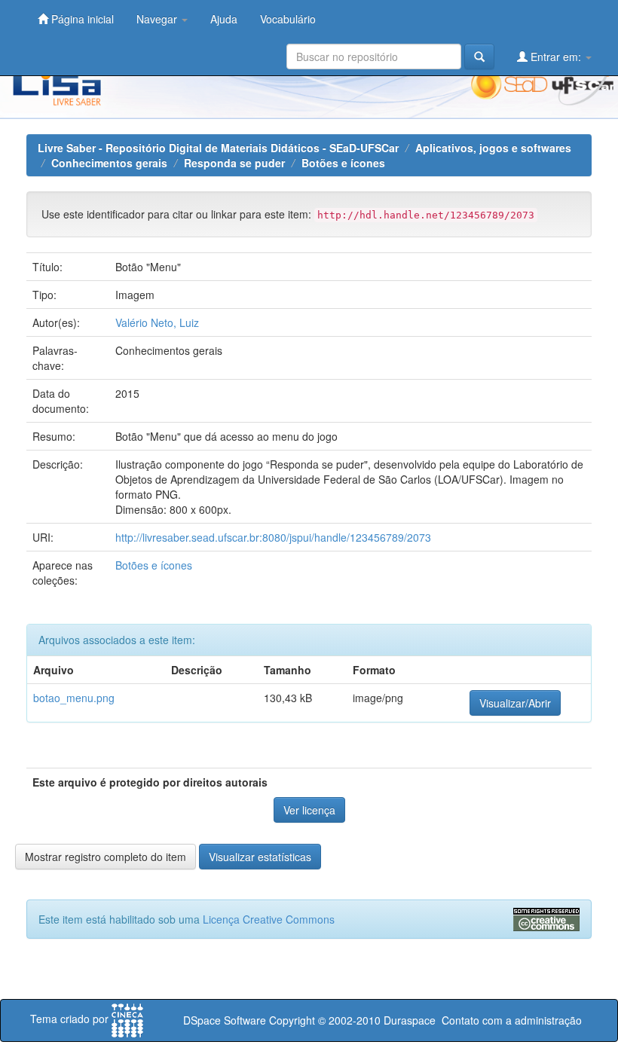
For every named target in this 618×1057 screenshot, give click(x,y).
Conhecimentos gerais (109, 162)
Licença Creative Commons (269, 919)
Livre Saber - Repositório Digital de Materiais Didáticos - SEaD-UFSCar (218, 147)
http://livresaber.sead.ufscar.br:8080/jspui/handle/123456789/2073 (273, 537)
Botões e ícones (343, 162)
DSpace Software (224, 1020)
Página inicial (81, 18)
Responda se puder (234, 162)
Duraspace (410, 1020)
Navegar (158, 18)
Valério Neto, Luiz (157, 322)
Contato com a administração (512, 1020)
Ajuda (223, 18)
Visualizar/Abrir (515, 702)
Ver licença (309, 809)
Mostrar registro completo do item (105, 856)
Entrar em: (556, 56)
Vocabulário (288, 18)
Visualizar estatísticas (260, 856)
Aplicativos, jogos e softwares (493, 147)
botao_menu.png (74, 697)
